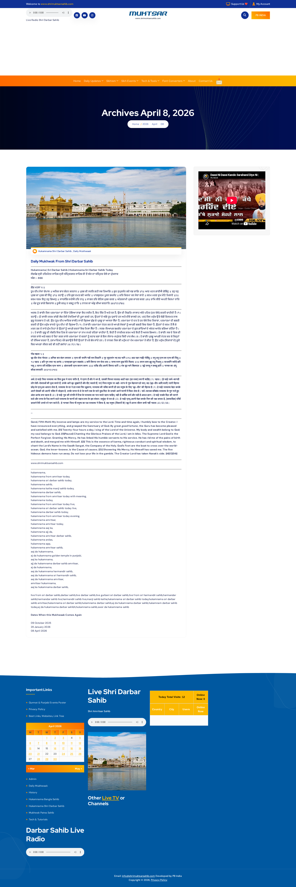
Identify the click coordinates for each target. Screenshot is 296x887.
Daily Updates (92, 81)
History (33, 792)
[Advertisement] (148, 52)
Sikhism (111, 81)
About (192, 81)
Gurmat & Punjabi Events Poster (47, 702)
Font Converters (172, 81)
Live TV (110, 798)
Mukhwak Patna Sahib (41, 812)
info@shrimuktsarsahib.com (138, 876)
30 (55, 759)
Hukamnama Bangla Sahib (44, 799)
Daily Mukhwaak (82, 251)
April (154, 124)
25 (71, 753)
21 (38, 753)
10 (63, 743)
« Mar (31, 768)
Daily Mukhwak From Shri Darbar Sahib (62, 261)
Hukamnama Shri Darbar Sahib (55, 251)
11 (71, 743)
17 (63, 748)
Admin (33, 779)
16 (55, 748)
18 (71, 748)
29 (46, 759)
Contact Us (206, 81)
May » (78, 768)
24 (63, 753)
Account (265, 3)
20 (30, 753)
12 (80, 743)
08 (162, 124)
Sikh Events (128, 81)
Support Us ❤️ (239, 3)
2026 (145, 124)
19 (80, 748)
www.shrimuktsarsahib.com (57, 4)
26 (80, 753)
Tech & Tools (149, 81)
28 (38, 759)
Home (77, 81)
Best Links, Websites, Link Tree (46, 716)
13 (30, 748)
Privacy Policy (37, 709)
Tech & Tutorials (38, 819)
